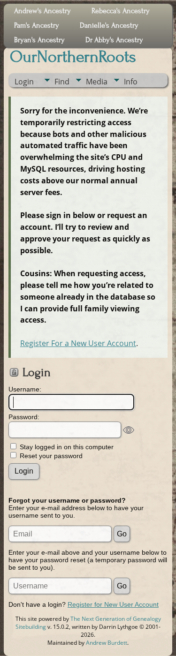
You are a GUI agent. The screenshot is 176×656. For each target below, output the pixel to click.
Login (24, 81)
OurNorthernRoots (73, 56)
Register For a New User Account (78, 343)
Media (96, 81)
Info (131, 81)
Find (61, 81)
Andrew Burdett (106, 643)
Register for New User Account (113, 604)
